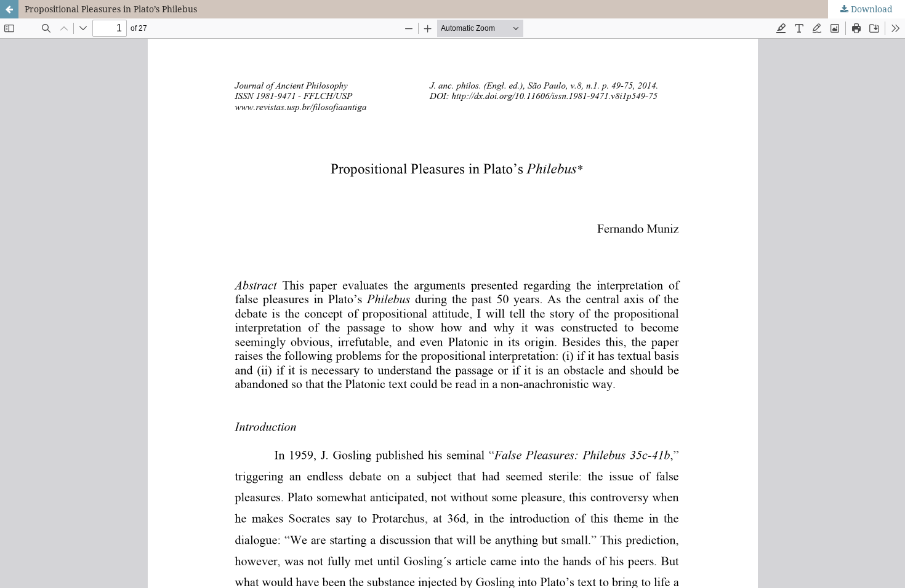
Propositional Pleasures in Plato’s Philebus (111, 9)
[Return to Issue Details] (9, 9)
